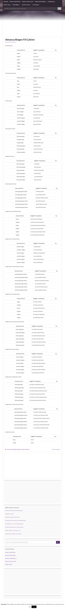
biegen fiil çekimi (25, 449)
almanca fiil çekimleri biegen (14, 449)
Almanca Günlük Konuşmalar (14, 510)
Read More (4, 604)
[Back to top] (61, 605)
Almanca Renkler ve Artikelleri (14, 527)
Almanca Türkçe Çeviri (27, 1)
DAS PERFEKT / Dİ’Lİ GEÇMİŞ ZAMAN (14, 523)
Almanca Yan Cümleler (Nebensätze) (15, 520)
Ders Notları (36, 4)
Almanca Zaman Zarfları (12, 517)
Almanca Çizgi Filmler (15, 1)
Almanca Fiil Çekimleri (40, 1)
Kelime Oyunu (7, 4)
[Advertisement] (32, 22)
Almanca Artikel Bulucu (11, 558)
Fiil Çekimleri (13, 42)
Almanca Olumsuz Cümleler (13, 533)
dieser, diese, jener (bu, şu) (12, 530)
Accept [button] (34, 606)
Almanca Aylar (9, 513)
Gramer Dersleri (26, 4)
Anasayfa (6, 1)
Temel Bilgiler (16, 4)
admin (7, 42)
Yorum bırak (57, 449)
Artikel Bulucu (51, 1)
